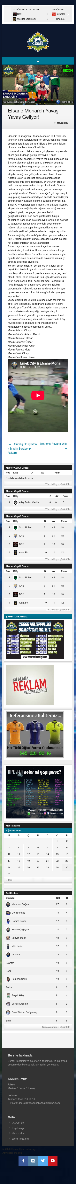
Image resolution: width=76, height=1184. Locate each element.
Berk (8, 970)
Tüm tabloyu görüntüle (57, 484)
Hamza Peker (19, 921)
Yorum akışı (18, 1133)
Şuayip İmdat (19, 937)
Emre (8, 1020)
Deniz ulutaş (18, 912)
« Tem (9, 880)
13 (38, 854)
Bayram (10, 962)
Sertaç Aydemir (20, 1003)
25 (18, 867)
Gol (58, 898)
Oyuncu (10, 898)
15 (57, 854)
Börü (21, 544)
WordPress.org (20, 1138)
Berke (9, 987)
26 (28, 867)
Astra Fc (23, 552)
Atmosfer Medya (12, 1152)
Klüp (15, 472)
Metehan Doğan (20, 904)
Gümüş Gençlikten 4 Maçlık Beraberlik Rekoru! (22, 448)
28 (47, 867)
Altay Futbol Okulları (29, 502)
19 (28, 860)
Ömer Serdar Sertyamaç (24, 1012)
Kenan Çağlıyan (20, 929)
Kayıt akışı (18, 1128)
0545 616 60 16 (26, 1099)
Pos (8, 472)
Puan (57, 472)
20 (38, 860)
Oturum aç (18, 1122)
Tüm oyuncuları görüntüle (56, 1027)
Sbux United (25, 527)
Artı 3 (22, 535)
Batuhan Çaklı (19, 978)
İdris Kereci (18, 946)
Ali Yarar (16, 954)
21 (47, 860)
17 (9, 860)
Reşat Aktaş (18, 995)
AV (42, 472)
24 (9, 867)
